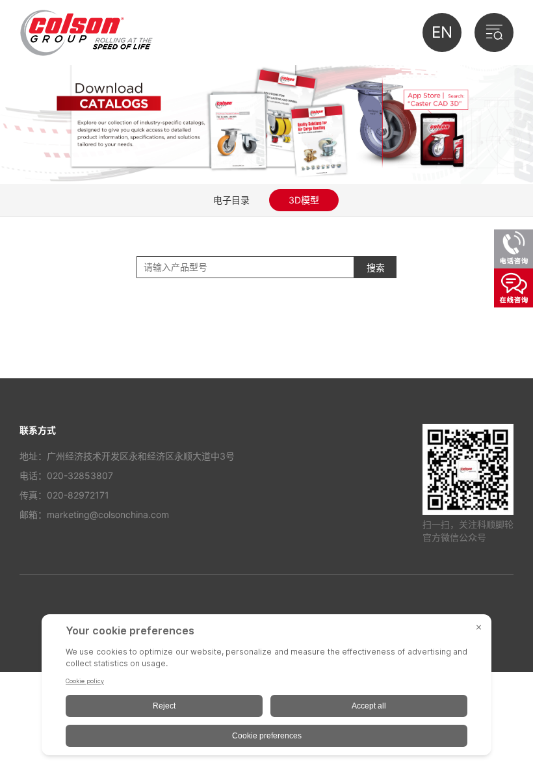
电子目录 (231, 199)
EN (442, 32)
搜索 (376, 267)
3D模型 (304, 199)
